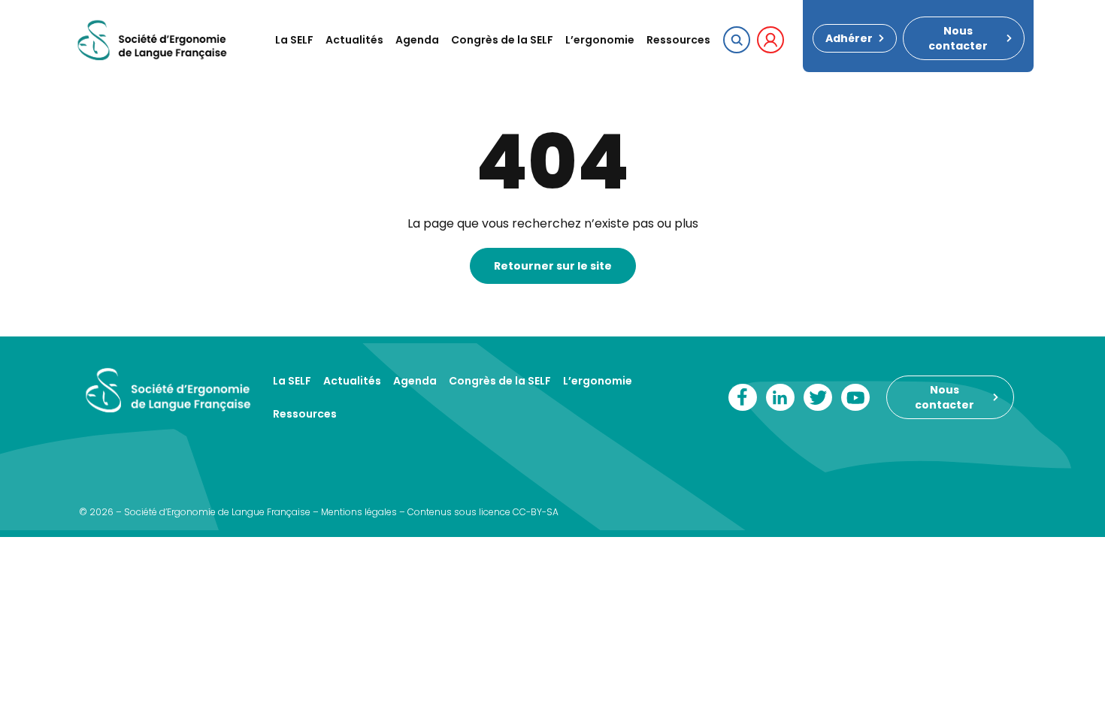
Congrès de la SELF (502, 39)
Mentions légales (359, 511)
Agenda (417, 39)
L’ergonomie (599, 39)
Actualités (354, 39)
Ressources (678, 39)
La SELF (294, 39)
